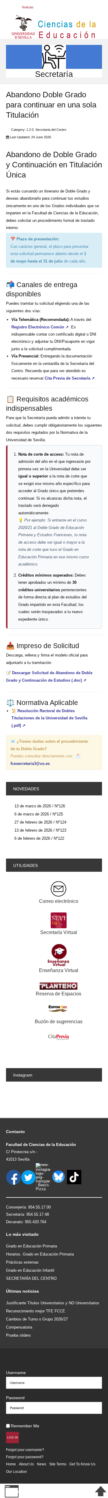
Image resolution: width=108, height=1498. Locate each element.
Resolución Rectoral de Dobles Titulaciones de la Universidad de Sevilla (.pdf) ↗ (49, 718)
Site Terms (57, 1464)
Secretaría (54, 74)
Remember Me (25, 1425)
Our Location (16, 1471)
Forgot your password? (25, 1457)
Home (11, 1464)
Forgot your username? (25, 1450)
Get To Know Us (82, 1464)
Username (16, 1372)
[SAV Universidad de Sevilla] (19, 1363)
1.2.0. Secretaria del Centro (46, 129)
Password (15, 1397)
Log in (12, 1437)
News (41, 1464)
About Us (26, 1464)
